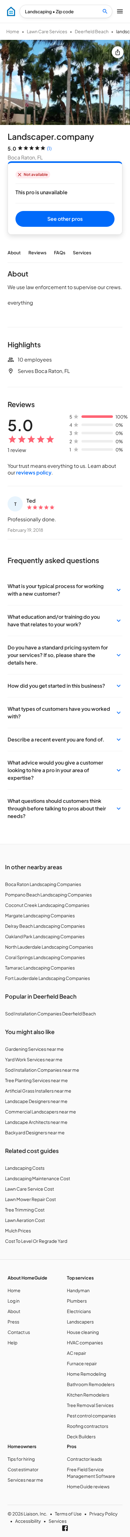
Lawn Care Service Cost (29, 1189)
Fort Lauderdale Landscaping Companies (47, 978)
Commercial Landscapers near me (40, 1111)
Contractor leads (84, 1459)
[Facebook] (65, 1528)
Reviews (37, 252)
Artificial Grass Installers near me (38, 1091)
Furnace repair (82, 1363)
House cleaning (83, 1332)
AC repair (76, 1353)
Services (82, 252)
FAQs (59, 252)
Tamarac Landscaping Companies (40, 967)
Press (13, 1321)
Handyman (78, 1290)
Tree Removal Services (90, 1405)
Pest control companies (91, 1415)
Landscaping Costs (24, 1168)
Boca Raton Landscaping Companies (43, 884)
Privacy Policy (103, 1513)
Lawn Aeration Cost (25, 1220)
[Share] (118, 52)
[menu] (11, 11)
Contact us (19, 1332)
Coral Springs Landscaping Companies (45, 957)
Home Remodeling (86, 1374)
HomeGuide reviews (88, 1486)
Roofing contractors (87, 1426)
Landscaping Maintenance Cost (37, 1178)
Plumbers (77, 1301)
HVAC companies (85, 1342)
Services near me (25, 1480)
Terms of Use (68, 1513)
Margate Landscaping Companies (40, 915)
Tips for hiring (21, 1459)
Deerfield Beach (92, 31)
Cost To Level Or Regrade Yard (36, 1241)
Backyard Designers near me (35, 1132)
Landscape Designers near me (36, 1101)
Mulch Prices (18, 1230)
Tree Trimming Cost (24, 1209)
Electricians (79, 1311)
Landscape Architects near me (36, 1122)
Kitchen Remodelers (88, 1395)
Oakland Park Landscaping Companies (45, 936)
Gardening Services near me (34, 1049)
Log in (14, 1301)
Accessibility (28, 1521)
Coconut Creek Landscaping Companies (47, 905)
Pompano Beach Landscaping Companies (48, 894)
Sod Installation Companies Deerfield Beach (50, 1013)
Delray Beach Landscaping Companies (45, 926)
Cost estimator (23, 1469)
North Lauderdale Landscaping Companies (49, 947)
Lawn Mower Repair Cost (30, 1199)
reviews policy (33, 472)
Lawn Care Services (47, 31)
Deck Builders (81, 1436)
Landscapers (80, 1321)
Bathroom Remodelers (91, 1384)
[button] (65, 590)
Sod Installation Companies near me (42, 1070)
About (14, 252)
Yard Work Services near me (33, 1059)
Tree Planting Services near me (36, 1080)
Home (12, 31)
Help (12, 1342)
